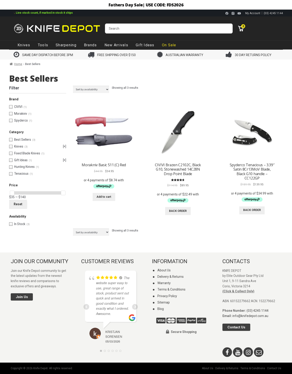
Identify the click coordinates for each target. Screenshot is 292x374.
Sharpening (66, 45)
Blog (160, 309)
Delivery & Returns (170, 276)
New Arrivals (116, 45)
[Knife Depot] (57, 28)
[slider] (12, 193)
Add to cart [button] (103, 196)
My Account (252, 13)
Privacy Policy (167, 296)
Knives (24, 45)
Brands (90, 45)
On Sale (169, 45)
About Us (164, 270)
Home (18, 64)
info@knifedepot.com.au (250, 316)
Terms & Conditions (171, 289)
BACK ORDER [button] (178, 211)
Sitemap (163, 302)
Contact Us (236, 327)
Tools (43, 45)
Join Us (22, 297)
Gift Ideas (145, 45)
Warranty (164, 283)
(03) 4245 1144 (273, 13)
